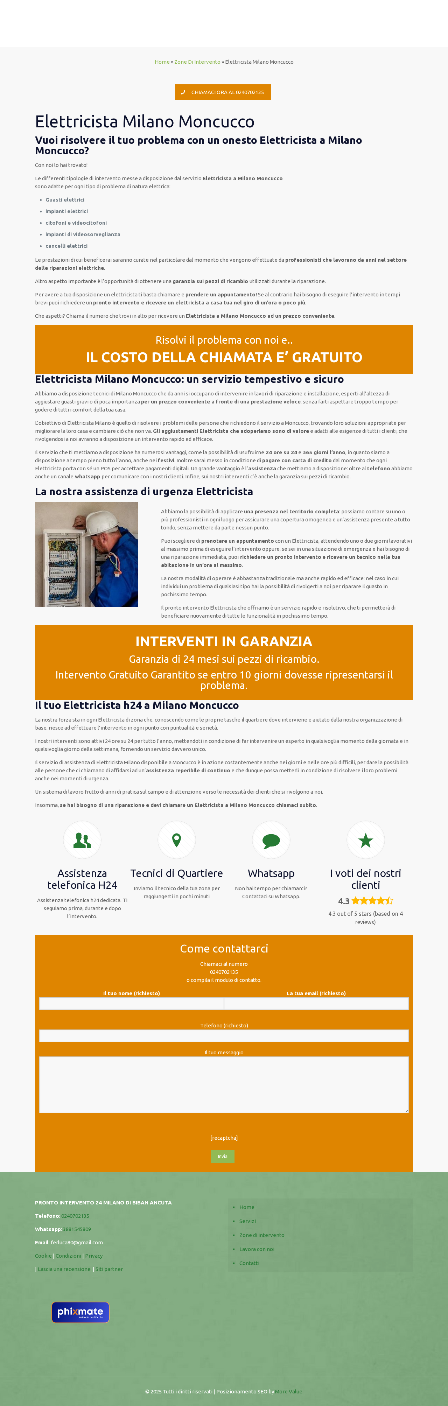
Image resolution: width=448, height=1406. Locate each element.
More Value (288, 1391)
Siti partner (109, 1269)
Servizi (247, 1221)
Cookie (43, 1256)
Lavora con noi (256, 1249)
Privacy (94, 1256)
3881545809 (77, 1229)
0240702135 (224, 972)
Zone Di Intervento (197, 62)
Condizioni (69, 1256)
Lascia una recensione (64, 1269)
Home (162, 62)
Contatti (249, 1263)
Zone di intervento (262, 1235)
